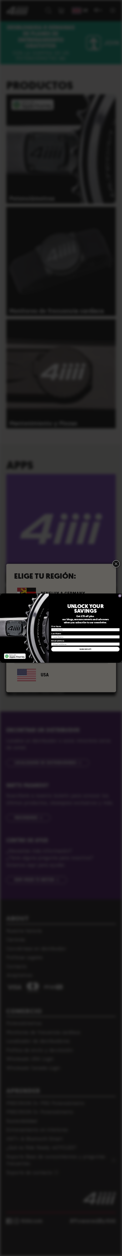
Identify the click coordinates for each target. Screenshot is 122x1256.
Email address (57, 641)
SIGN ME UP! (85, 649)
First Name (56, 626)
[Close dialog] (120, 596)
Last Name (56, 633)
